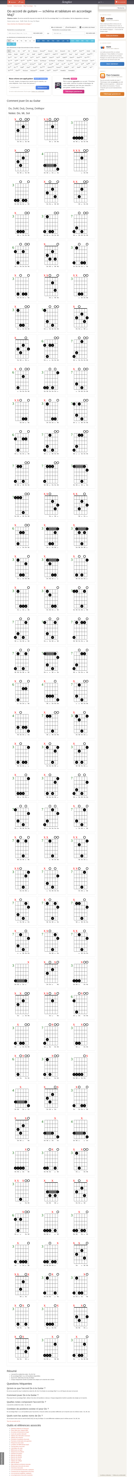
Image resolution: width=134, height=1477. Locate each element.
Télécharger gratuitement (73, 91)
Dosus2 (35, 51)
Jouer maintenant (112, 64)
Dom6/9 (42, 70)
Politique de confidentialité (37, 91)
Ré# (77, 41)
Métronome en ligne (16, 1450)
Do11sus (25, 70)
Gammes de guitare (16, 1453)
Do (9, 41)
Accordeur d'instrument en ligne (20, 1432)
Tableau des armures (17, 1437)
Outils (22, 2)
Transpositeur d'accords (18, 1446)
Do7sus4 (69, 60)
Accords (9, 6)
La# (9, 44)
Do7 (28, 54)
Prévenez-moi (42, 87)
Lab (63, 41)
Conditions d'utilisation (105, 1475)
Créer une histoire (112, 35)
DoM (22, 54)
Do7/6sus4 (52, 60)
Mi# (82, 41)
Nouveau (13, 2)
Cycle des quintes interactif (18, 1434)
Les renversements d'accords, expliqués (22, 1469)
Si (34, 41)
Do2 (69, 51)
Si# (14, 44)
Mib (48, 41)
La (30, 41)
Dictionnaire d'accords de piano (20, 1466)
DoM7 (44, 57)
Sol (26, 41)
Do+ (19, 51)
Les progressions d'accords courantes (22, 1475)
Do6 (94, 51)
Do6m (10, 54)
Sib (68, 41)
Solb (58, 41)
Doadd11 (63, 70)
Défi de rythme (15, 1462)
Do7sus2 (76, 60)
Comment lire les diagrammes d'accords (22, 1471)
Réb (43, 41)
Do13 (55, 70)
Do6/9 (16, 54)
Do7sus (33, 64)
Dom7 (51, 57)
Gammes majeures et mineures (20, 1428)
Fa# (87, 41)
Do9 (49, 70)
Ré (13, 41)
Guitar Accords (18, 6)
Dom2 (88, 51)
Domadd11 (71, 70)
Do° (29, 51)
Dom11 (51, 67)
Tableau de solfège (16, 1461)
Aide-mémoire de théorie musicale (21, 1464)
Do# (72, 41)
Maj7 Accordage (28, 6)
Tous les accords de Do (13, 1421)
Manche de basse (16, 1459)
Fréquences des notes (17, 1443)
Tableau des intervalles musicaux (20, 1435)
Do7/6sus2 (43, 60)
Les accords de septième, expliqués (21, 1473)
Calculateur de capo (17, 1448)
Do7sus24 (85, 60)
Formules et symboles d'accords (20, 1439)
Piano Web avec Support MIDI (19, 1430)
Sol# (92, 41)
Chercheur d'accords (17, 1468)
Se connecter (122, 2)
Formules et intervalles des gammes (21, 1441)
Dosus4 (50, 51)
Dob (38, 41)
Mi (17, 41)
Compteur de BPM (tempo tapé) (20, 1444)
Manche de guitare (16, 1455)
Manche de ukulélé (16, 1457)
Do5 (56, 51)
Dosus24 (62, 51)
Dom (13, 51)
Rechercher (38, 33)
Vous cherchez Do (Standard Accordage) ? (19, 24)
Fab (53, 41)
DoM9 (66, 67)
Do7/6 (35, 60)
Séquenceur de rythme (17, 1452)
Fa (21, 41)
